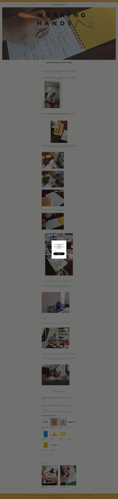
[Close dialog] (65, 241)
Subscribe (59, 253)
